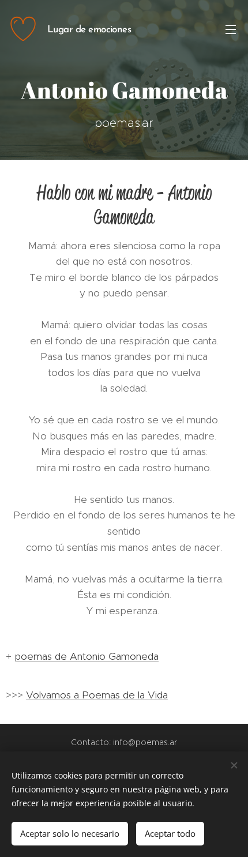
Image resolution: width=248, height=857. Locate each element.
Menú (230, 28)
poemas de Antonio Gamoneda (86, 656)
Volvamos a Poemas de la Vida (97, 695)
